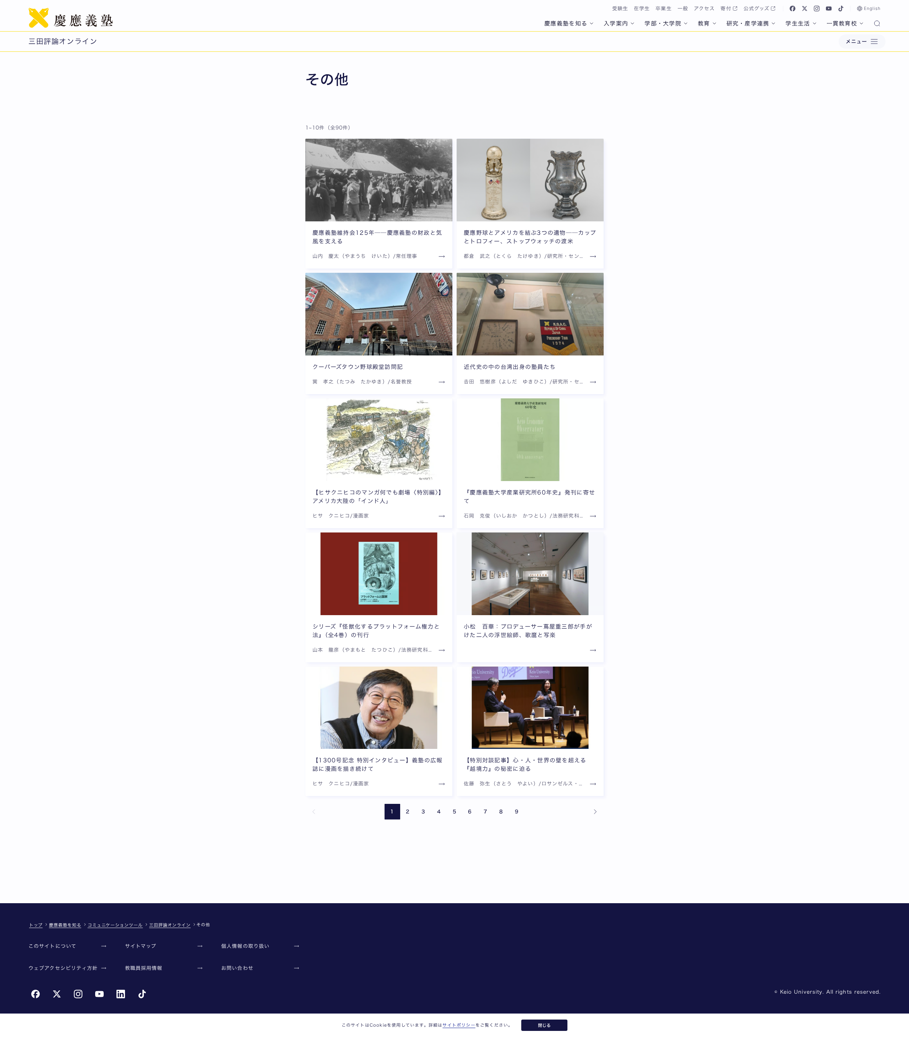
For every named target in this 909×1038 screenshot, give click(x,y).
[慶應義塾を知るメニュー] (591, 23)
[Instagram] (816, 8)
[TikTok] (841, 8)
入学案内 (616, 23)
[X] (804, 8)
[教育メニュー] (714, 23)
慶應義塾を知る (565, 23)
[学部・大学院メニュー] (685, 23)
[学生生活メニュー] (814, 23)
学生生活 (797, 23)
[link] (313, 811)
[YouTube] (828, 8)
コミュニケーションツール (115, 925)
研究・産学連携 (747, 23)
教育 (704, 23)
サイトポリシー (458, 1025)
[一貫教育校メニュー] (861, 23)
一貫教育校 (842, 23)
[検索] (877, 24)
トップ (36, 925)
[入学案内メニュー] (632, 23)
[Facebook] (792, 8)
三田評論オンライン (170, 925)
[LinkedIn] (120, 994)
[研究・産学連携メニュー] (773, 23)
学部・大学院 (662, 23)
